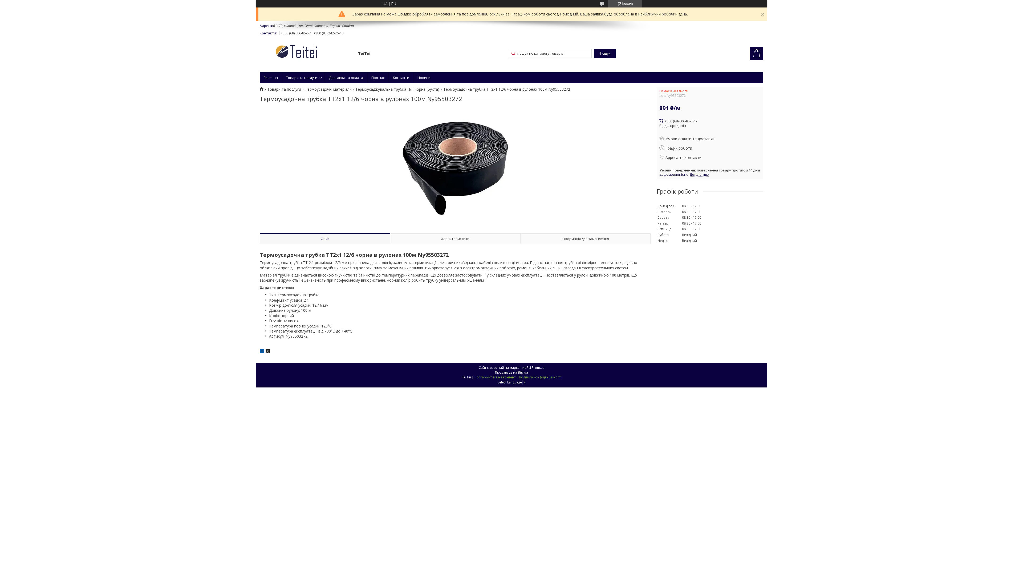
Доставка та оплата (346, 77)
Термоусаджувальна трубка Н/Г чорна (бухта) (397, 89)
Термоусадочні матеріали (328, 89)
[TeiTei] (306, 52)
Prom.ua (538, 367)
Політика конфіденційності (540, 377)
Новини (424, 77)
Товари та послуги (301, 77)
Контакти (401, 77)
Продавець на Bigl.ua (511, 372)
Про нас (378, 77)
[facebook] (262, 351)
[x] (268, 351)
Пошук (605, 53)
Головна (271, 77)
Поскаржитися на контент (494, 377)
